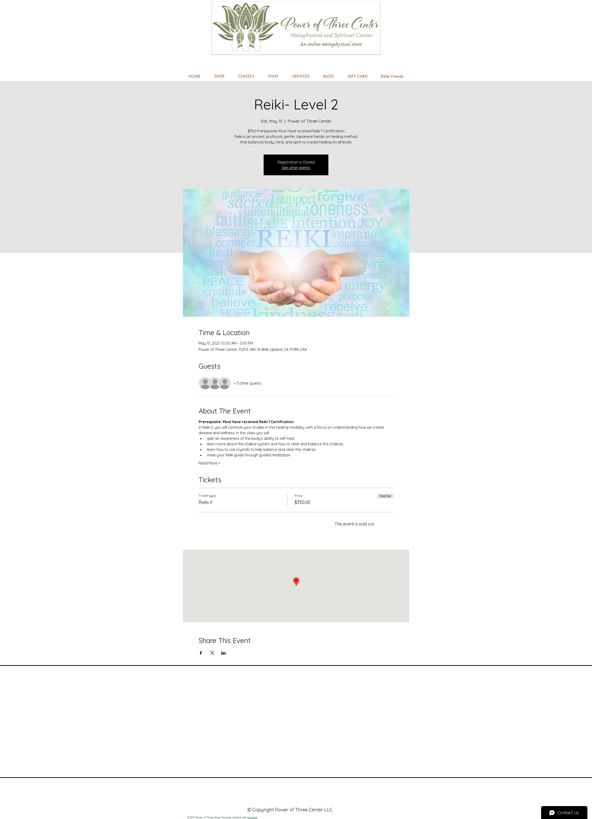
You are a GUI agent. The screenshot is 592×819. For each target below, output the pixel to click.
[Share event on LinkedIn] (223, 653)
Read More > (209, 463)
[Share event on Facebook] (201, 653)
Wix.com (252, 817)
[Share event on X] (212, 653)
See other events (296, 167)
